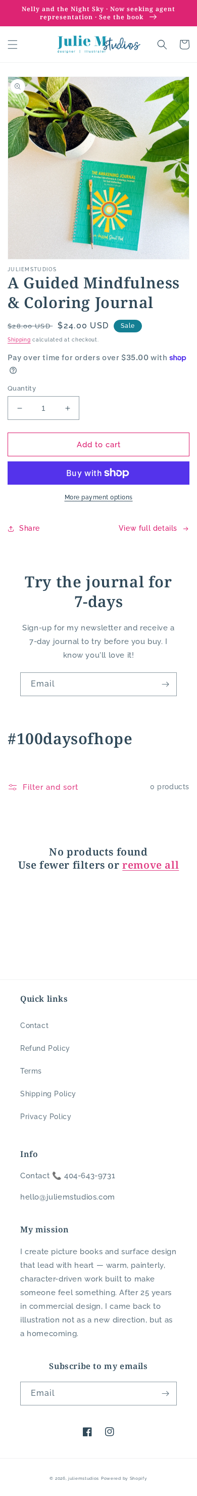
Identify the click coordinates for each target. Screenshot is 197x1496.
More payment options (99, 497)
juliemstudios (83, 1478)
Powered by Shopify (124, 1478)
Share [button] (29, 528)
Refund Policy (45, 1048)
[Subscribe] (165, 684)
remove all (150, 865)
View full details (148, 528)
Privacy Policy (45, 1117)
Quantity (22, 388)
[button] (13, 44)
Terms (31, 1071)
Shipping (19, 340)
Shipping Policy (48, 1094)
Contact (34, 1025)
